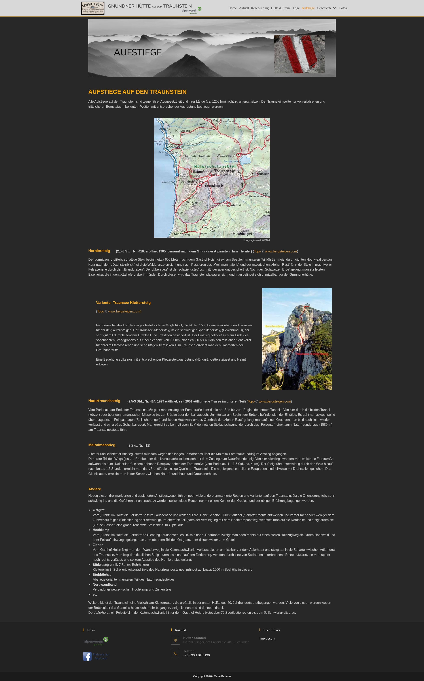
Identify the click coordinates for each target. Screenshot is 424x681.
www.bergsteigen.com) (124, 311)
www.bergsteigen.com (281, 251)
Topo (257, 251)
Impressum (267, 638)
